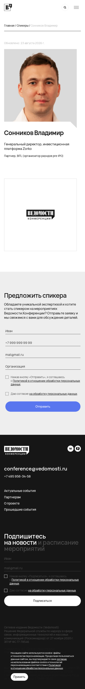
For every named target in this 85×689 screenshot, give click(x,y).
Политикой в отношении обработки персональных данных (45, 382)
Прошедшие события (20, 509)
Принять (19, 677)
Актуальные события (20, 491)
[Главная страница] (8, 7)
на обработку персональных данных (53, 394)
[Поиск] (64, 7)
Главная (9, 25)
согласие (62, 659)
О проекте (12, 503)
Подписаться (42, 601)
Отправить (42, 406)
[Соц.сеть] (70, 449)
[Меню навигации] (76, 7)
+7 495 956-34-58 (17, 476)
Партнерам (12, 497)
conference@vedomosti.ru (35, 468)
